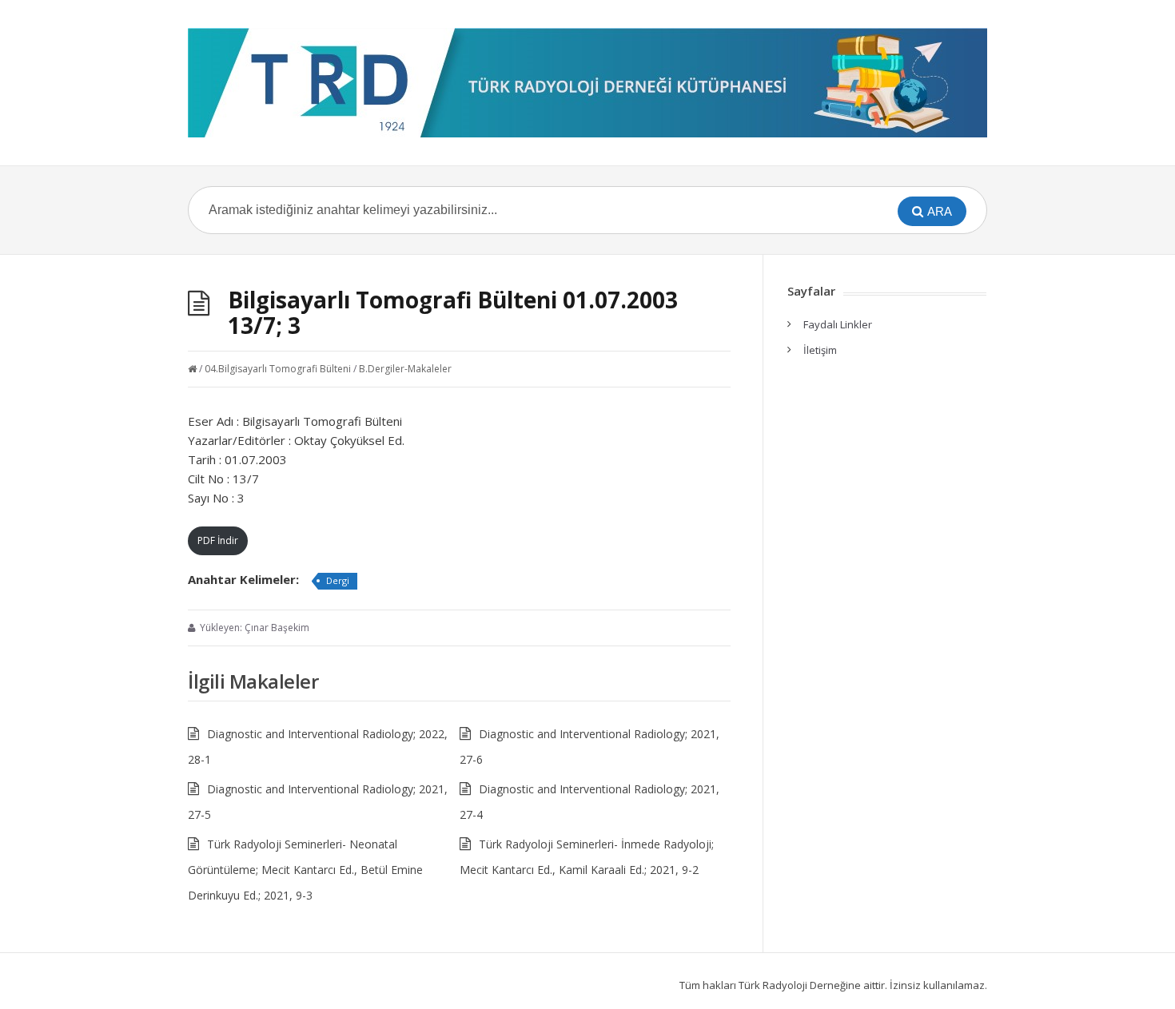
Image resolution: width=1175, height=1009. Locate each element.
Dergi (337, 580)
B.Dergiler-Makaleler (405, 368)
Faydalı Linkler (837, 324)
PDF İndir (217, 540)
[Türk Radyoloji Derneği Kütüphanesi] (587, 82)
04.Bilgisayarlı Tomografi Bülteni (278, 368)
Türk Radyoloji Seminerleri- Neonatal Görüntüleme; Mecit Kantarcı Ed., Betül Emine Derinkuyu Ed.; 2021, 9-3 (305, 869)
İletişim (820, 350)
